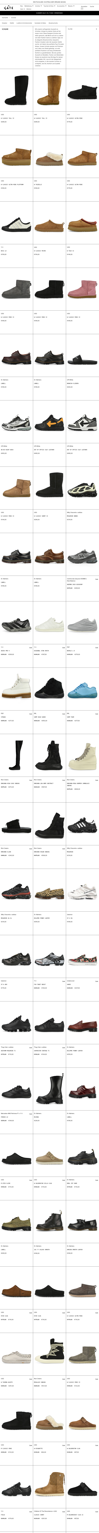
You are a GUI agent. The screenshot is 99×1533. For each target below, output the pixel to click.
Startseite (5, 17)
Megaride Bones (72, 516)
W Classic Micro (40, 251)
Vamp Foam (70, 717)
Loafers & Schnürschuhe (24, 23)
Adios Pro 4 (5, 650)
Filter (70, 29)
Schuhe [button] (37, 6)
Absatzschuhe (53, 23)
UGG (2, 114)
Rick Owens (4, 780)
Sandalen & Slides (40, 23)
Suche (92, 6)
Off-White (70, 380)
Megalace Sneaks (40, 1382)
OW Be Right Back (7, 449)
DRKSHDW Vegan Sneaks (42, 852)
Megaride (70, 852)
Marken (28, 9)
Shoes (69, 984)
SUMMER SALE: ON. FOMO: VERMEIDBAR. (49, 13)
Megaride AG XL (6, 918)
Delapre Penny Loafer (42, 918)
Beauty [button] (70, 6)
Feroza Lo (4, 1117)
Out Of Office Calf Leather (44, 449)
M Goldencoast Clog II (75, 1515)
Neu (21, 6)
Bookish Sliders (73, 383)
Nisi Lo (3, 251)
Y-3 (2, 247)
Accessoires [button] (61, 6)
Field (3, 1515)
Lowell (3, 383)
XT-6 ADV (4, 984)
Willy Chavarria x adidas (74, 512)
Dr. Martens (4, 380)
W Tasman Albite (7, 1382)
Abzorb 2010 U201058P (74, 584)
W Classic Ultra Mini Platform (12, 184)
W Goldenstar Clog (73, 1448)
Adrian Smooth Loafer (74, 1249)
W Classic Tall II (7, 118)
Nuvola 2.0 (71, 650)
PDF (68, 647)
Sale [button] (21, 9)
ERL (35, 713)
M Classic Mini (6, 1448)
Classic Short (39, 1515)
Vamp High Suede (40, 717)
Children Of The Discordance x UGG (45, 1511)
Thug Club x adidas (7, 1047)
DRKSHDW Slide (6, 852)
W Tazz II (70, 251)
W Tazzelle (38, 184)
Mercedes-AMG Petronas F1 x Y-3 (11, 1113)
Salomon (69, 914)
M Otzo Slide (5, 1183)
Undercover (70, 981)
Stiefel (12, 23)
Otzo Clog (4, 1316)
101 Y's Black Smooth (42, 1249)
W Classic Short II (41, 516)
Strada (3, 717)
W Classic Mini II (7, 317)
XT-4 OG (69, 918)
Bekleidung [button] (28, 6)
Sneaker (4, 23)
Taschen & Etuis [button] (48, 6)
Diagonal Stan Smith (41, 650)
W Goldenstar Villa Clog (43, 1183)
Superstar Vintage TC (42, 1050)
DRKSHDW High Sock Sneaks (10, 783)
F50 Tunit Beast (40, 984)
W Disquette (38, 1448)
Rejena (36, 1117)
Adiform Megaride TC (8, 1050)
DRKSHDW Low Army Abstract (43, 783)
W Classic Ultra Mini (74, 118)
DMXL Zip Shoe (72, 1183)
